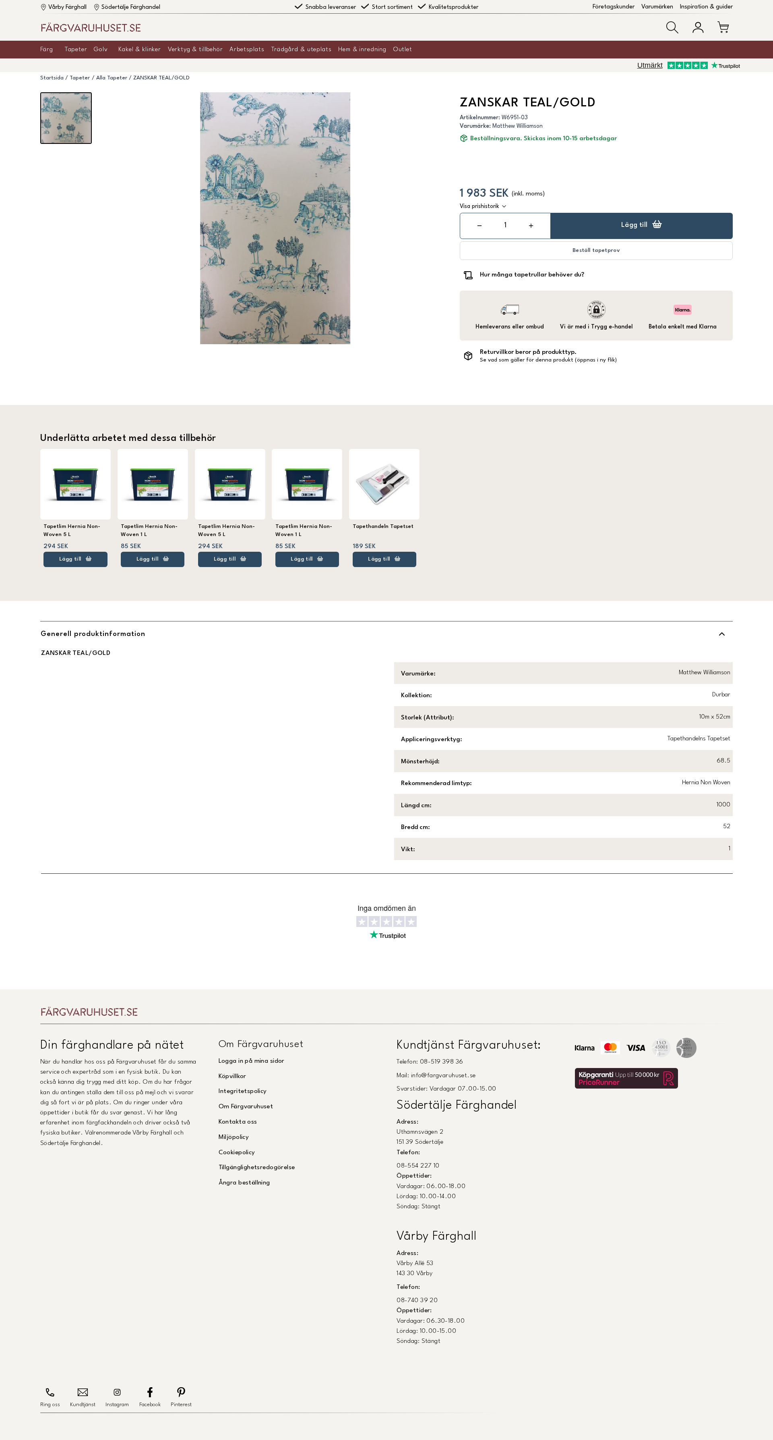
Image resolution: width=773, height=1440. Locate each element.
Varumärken (657, 7)
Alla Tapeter (111, 78)
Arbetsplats (246, 49)
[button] (672, 27)
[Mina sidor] (698, 27)
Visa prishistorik (479, 206)
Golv (100, 49)
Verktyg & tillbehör (195, 49)
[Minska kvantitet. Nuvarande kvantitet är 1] (479, 226)
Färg (46, 49)
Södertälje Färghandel (130, 7)
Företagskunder (614, 7)
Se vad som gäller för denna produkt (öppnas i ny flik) (548, 360)
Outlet (402, 49)
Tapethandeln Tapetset (383, 526)
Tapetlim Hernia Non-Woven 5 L (71, 530)
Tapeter (76, 49)
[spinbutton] (505, 225)
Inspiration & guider (706, 7)
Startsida (52, 78)
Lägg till (634, 225)
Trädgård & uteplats (301, 49)
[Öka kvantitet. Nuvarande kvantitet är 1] (531, 226)
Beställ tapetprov (596, 250)
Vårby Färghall (67, 7)
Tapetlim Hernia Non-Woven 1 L (149, 530)
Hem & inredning (362, 49)
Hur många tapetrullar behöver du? (532, 275)
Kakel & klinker (139, 49)
